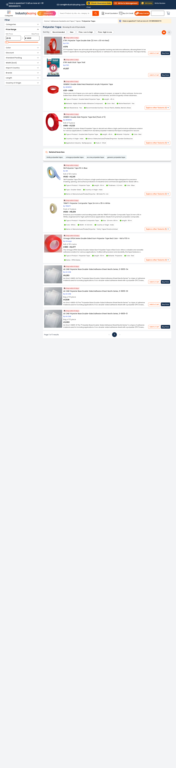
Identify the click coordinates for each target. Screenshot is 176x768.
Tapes (78, 21)
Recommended (59, 32)
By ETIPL (66, 43)
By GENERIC (67, 87)
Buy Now (165, 53)
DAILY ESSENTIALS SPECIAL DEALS (48, 13)
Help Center (144, 13)
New (71, 32)
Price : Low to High (86, 32)
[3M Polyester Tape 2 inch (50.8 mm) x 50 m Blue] (53, 173)
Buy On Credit (128, 13)
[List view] (164, 32)
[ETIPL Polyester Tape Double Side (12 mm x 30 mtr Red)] (53, 46)
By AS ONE (67, 272)
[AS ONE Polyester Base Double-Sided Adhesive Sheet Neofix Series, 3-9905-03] (53, 296)
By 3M (65, 171)
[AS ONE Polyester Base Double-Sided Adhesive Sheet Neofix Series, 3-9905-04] (53, 274)
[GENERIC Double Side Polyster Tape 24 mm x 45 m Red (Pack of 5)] (53, 122)
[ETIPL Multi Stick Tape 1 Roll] (53, 68)
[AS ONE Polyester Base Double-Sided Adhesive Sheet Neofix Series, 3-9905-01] (53, 319)
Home (46, 21)
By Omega (67, 241)
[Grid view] (169, 32)
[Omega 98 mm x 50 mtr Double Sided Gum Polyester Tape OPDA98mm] (53, 244)
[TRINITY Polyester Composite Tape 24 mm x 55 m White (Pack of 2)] (53, 208)
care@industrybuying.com (72, 5)
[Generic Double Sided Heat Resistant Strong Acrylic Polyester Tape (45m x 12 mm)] (53, 89)
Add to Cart (154, 53)
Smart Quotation (111, 13)
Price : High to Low (105, 32)
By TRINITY (67, 206)
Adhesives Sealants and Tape (62, 21)
